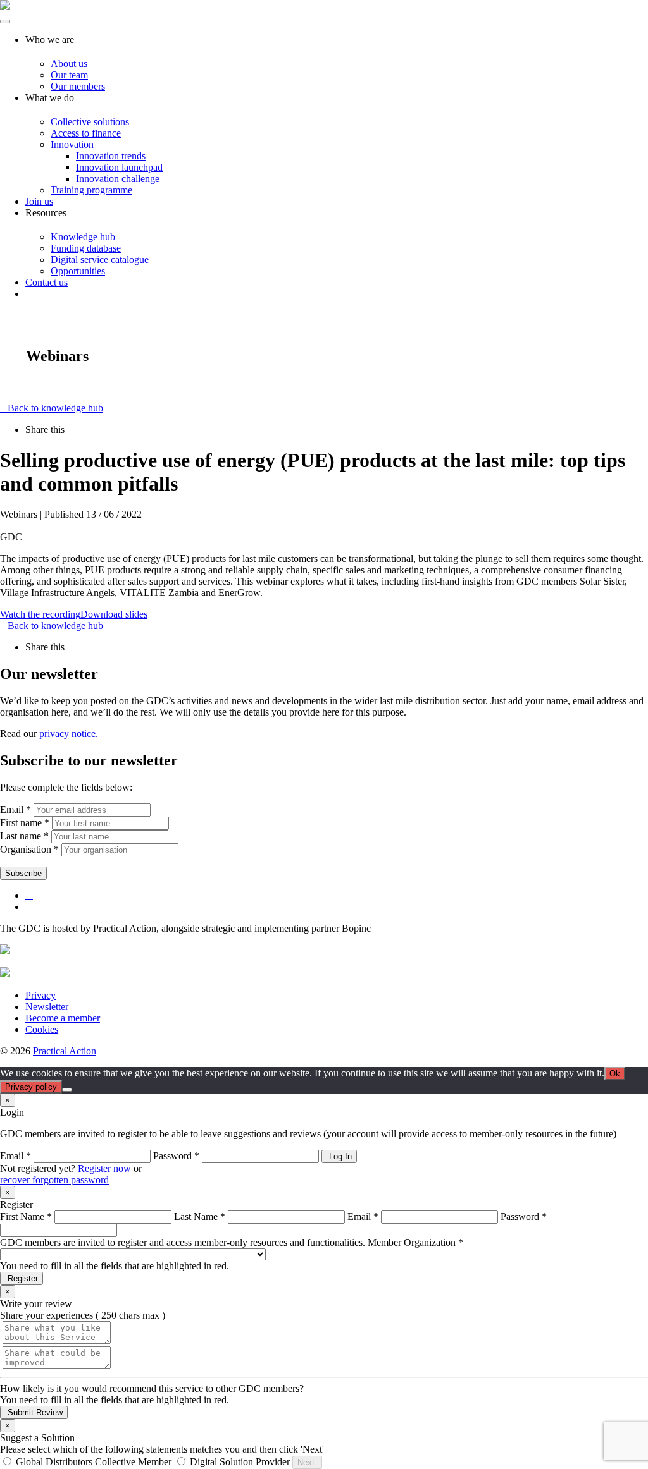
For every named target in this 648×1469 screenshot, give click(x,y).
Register (21, 1278)
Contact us (46, 282)
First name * (24, 822)
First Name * (26, 1216)
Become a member (62, 1018)
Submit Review (34, 1412)
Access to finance (86, 133)
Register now (104, 1168)
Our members (78, 86)
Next (307, 1462)
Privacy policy (31, 1087)
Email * (15, 809)
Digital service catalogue (100, 259)
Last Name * (199, 1216)
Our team (69, 75)
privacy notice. (68, 733)
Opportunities (78, 270)
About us (69, 63)
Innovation (72, 144)
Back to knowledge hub (55, 408)
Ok (614, 1073)
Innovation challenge (117, 178)
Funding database (86, 248)
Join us (39, 201)
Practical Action (64, 1050)
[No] (67, 1090)
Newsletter (46, 1006)
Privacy (40, 995)
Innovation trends (111, 155)
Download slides (113, 614)
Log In (339, 1156)
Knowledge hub (83, 236)
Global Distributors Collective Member (93, 1461)
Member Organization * (415, 1242)
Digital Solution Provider (239, 1461)
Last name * (24, 836)
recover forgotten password (54, 1179)
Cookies (41, 1029)
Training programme (91, 190)
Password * (176, 1155)
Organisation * (29, 849)
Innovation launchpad (119, 167)
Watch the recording (40, 614)
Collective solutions (90, 121)
